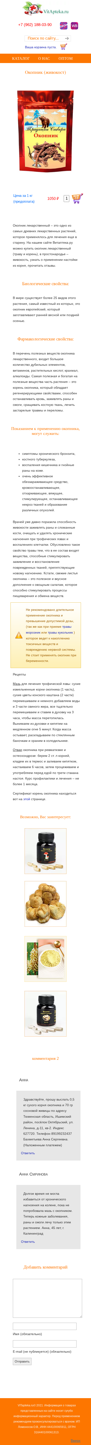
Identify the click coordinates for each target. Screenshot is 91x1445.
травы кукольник (61, 632)
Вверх (75, 1441)
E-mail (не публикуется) (42, 1351)
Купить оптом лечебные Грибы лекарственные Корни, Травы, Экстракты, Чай (45, 8)
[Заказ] (77, 198)
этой (26, 799)
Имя (27, 1334)
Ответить (28, 1153)
